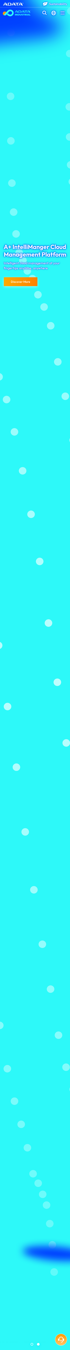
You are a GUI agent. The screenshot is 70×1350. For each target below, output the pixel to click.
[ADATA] (13, 3)
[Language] (53, 13)
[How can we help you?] (61, 1340)
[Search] (44, 13)
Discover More (20, 282)
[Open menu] (62, 13)
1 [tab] (32, 1344)
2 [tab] (38, 1344)
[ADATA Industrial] (17, 13)
